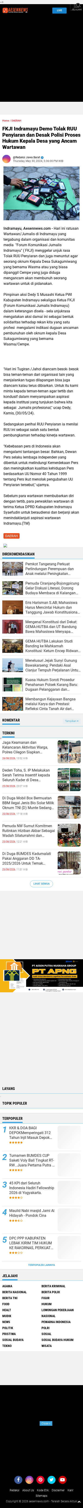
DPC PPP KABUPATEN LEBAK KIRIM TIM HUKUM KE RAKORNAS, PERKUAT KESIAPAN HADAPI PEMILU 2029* (31, 1243)
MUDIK (6, 1316)
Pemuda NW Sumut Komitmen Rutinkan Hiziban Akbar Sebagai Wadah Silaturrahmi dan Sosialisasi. (28, 831)
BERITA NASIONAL (14, 1292)
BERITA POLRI (51, 1292)
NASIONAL (49, 1316)
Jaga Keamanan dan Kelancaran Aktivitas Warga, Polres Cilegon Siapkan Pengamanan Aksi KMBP (25, 747)
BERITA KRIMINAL (53, 1286)
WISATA (47, 1346)
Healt (6, 1310)
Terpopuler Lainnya (41, 1265)
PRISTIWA (9, 1334)
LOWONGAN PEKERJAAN (58, 1310)
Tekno (7, 1346)
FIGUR (46, 1298)
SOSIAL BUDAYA (13, 1340)
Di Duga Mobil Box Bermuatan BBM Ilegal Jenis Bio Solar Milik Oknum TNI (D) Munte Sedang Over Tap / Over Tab (28, 803)
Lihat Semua (41, 883)
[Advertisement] (41, 60)
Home (5, 120)
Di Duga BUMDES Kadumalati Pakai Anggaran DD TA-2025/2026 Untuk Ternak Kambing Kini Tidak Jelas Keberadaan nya (26, 859)
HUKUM (47, 1304)
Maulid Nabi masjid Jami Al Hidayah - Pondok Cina (31, 1213)
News (6, 1322)
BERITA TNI (10, 1298)
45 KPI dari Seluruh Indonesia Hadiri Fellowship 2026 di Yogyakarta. (31, 1188)
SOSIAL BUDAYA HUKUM (58, 1340)
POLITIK (7, 1328)
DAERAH (16, 120)
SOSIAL (46, 1334)
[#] (41, 975)
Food (5, 1304)
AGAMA (7, 1286)
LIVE (59, 10)
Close (46, 1423)
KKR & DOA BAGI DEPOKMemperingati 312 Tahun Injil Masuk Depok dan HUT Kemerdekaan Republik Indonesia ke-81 (30, 1133)
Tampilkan (71, 721)
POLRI (46, 1328)
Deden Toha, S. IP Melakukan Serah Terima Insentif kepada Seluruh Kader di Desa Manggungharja (26, 775)
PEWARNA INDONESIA (56, 1322)
